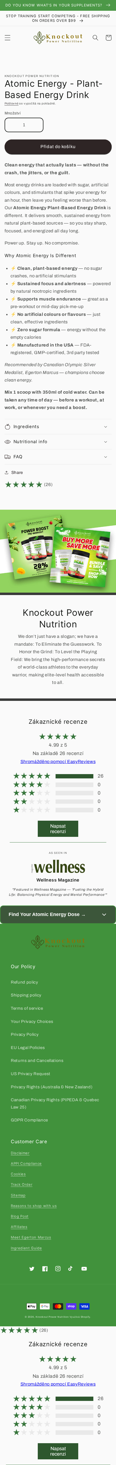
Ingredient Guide (26, 1248)
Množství (13, 113)
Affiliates (19, 1227)
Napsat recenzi (58, 828)
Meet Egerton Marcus (31, 1237)
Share (17, 472)
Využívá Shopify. (80, 1317)
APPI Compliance (26, 1163)
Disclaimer (20, 1153)
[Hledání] (95, 37)
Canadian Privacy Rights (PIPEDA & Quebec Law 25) (55, 1103)
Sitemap (18, 1195)
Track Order (21, 1184)
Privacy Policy (25, 1034)
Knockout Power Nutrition (52, 1317)
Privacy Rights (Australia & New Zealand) (51, 1087)
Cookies (18, 1174)
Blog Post (20, 1216)
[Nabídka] (7, 37)
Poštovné (12, 103)
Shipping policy (26, 995)
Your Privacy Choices (32, 1021)
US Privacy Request (30, 1073)
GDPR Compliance (29, 1120)
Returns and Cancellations (37, 1060)
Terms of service (27, 1008)
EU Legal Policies (28, 1047)
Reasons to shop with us (34, 1206)
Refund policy (24, 982)
